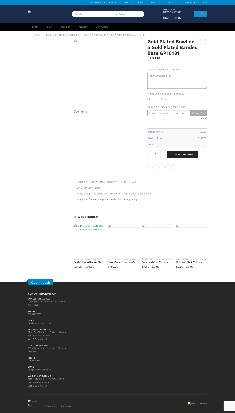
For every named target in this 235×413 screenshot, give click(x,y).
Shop (140, 2)
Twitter (155, 166)
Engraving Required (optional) (163, 69)
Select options (99, 229)
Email (173, 166)
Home (126, 2)
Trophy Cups (96, 259)
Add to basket (184, 154)
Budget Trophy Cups (151, 259)
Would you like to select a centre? (165, 93)
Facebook (150, 166)
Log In (204, 2)
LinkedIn (161, 166)
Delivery (172, 2)
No (164, 99)
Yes (152, 99)
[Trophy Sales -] (44, 14)
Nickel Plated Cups (82, 259)
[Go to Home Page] (29, 35)
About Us (155, 2)
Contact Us (190, 2)
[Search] (139, 14)
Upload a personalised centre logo (166, 106)
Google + (167, 166)
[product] (89, 239)
